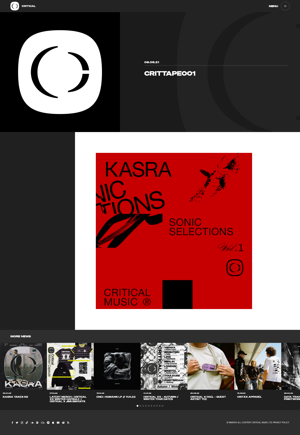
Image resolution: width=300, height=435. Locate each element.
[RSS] (68, 422)
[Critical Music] (14, 6)
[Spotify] (37, 422)
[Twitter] (17, 422)
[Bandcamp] (48, 422)
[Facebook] (12, 422)
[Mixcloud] (42, 422)
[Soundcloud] (31, 422)
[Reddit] (63, 422)
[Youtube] (58, 422)
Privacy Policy (281, 422)
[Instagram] (22, 422)
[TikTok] (26, 422)
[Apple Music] (53, 422)
